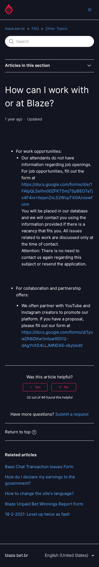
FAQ (35, 28)
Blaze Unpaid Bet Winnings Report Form (44, 504)
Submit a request (72, 414)
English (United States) (67, 555)
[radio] (35, 387)
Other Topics (56, 28)
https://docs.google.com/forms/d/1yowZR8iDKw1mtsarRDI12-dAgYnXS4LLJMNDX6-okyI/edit (57, 338)
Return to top (18, 431)
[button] (89, 10)
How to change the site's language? (39, 493)
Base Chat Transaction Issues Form (39, 466)
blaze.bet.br (15, 28)
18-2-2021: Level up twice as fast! (37, 514)
